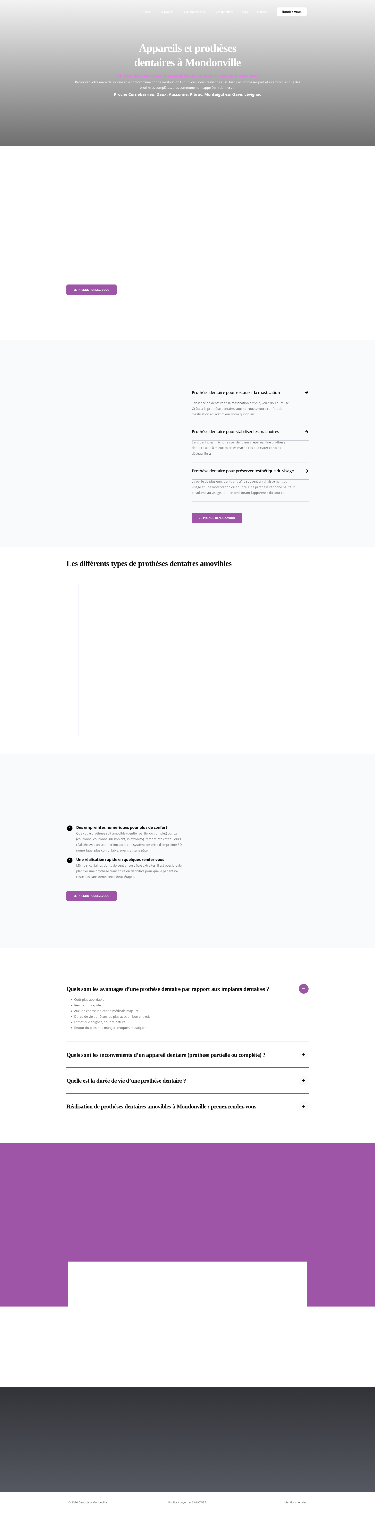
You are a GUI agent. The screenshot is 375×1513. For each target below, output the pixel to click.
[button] (187, 1009)
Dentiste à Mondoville (93, 1502)
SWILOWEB (199, 1502)
